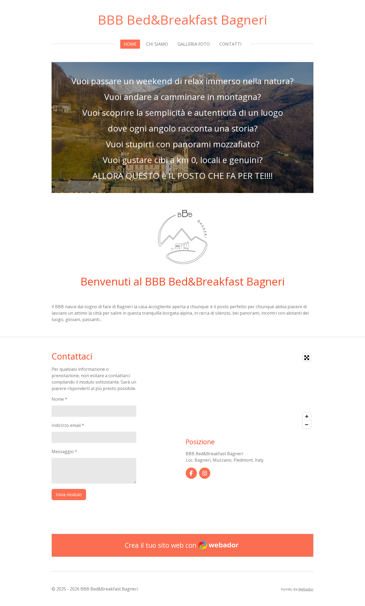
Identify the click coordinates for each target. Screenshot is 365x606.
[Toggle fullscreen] (307, 358)
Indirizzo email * (68, 425)
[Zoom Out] (307, 424)
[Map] (249, 391)
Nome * (59, 399)
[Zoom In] (307, 416)
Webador (305, 589)
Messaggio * (64, 451)
